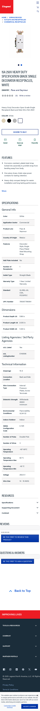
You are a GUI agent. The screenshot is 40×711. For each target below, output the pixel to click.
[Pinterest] (23, 670)
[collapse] (35, 625)
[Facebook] (4, 670)
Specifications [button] (7, 503)
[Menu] (37, 3)
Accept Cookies (29, 706)
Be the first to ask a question (17, 561)
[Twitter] (29, 670)
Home (4, 17)
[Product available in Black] (9, 121)
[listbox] (20, 45)
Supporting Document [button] (10, 508)
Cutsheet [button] (5, 513)
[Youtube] (35, 670)
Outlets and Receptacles (15, 19)
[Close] (37, 695)
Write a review (24, 95)
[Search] (38, 11)
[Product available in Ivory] (4, 121)
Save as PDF (20, 144)
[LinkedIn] (16, 670)
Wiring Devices (15, 17)
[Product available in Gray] (15, 121)
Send (5, 143)
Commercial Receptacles (15, 22)
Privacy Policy (8, 685)
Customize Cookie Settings (10, 706)
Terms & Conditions (10, 689)
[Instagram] (10, 670)
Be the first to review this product (15, 539)
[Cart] (38, 7)
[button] (38, 27)
